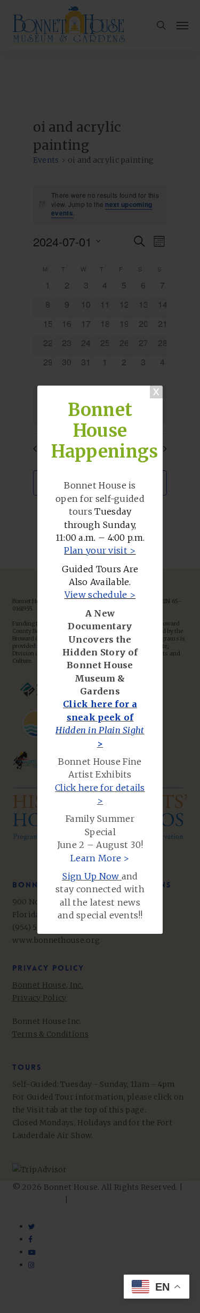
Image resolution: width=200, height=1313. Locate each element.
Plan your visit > (99, 550)
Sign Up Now (90, 876)
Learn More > (100, 858)
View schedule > (100, 594)
